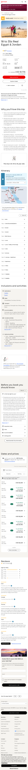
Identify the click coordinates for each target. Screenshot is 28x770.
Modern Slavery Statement (20, 752)
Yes (15, 696)
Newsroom (3, 750)
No (19, 696)
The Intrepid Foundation (20, 743)
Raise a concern (4, 752)
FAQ (2, 745)
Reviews (2, 748)
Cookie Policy (4, 763)
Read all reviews (5, 643)
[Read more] (2, 13)
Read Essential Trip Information (14, 440)
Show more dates (13, 550)
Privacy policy (17, 728)
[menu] (25, 1)
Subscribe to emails (14, 712)
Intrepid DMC (17, 723)
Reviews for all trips (16, 643)
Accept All (14, 765)
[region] (14, 761)
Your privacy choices (20, 730)
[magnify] (22, 1)
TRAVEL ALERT (9, 18)
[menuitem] (4, 1)
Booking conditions (5, 730)
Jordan (6, 293)
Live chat (3, 743)
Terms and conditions (9, 461)
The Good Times (18, 721)
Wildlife (16, 750)
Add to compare (11, 85)
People (16, 745)
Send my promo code (14, 685)
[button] (14, 29)
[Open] (11, 563)
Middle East (6, 12)
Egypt (12, 12)
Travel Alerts (3, 726)
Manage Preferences (14, 768)
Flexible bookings (5, 728)
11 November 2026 (21, 73)
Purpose (17, 739)
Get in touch (3, 741)
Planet (16, 748)
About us (16, 719)
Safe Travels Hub (4, 723)
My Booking (3, 719)
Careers (16, 726)
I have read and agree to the (13, 680)
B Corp (16, 741)
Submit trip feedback (5, 721)
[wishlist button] (22, 85)
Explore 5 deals (14, 81)
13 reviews (9, 50)
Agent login (3, 733)
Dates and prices (14, 77)
